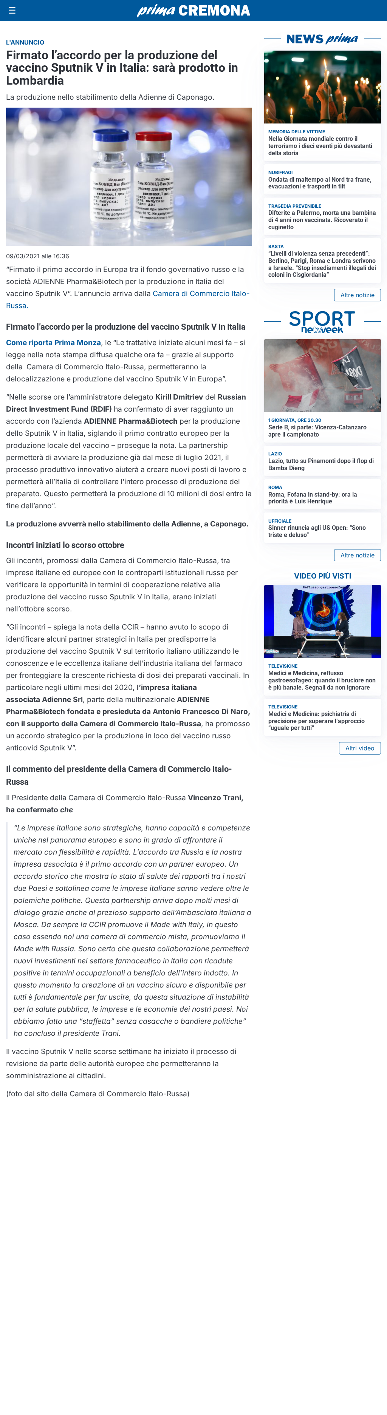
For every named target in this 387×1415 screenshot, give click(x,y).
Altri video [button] (360, 748)
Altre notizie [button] (358, 295)
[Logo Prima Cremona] (193, 10)
